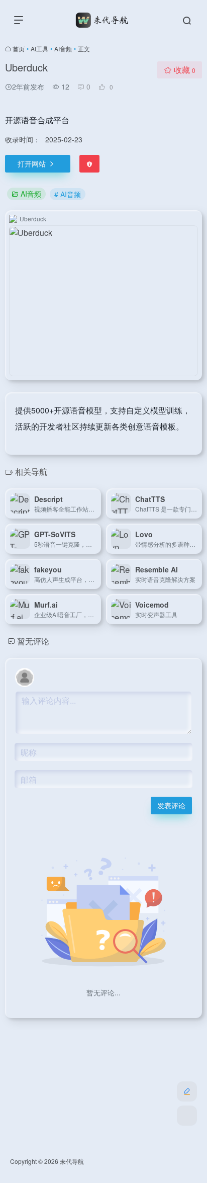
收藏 (184, 69)
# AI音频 (67, 194)
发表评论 (171, 805)
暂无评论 (33, 641)
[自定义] (187, 1091)
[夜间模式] (187, 1116)
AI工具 (39, 48)
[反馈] (89, 164)
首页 (19, 48)
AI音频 (63, 48)
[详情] (95, 503)
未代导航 (72, 1161)
